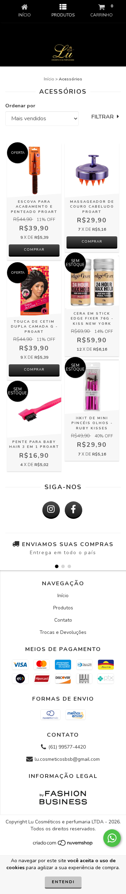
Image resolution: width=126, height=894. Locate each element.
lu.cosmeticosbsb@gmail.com (67, 759)
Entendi (63, 882)
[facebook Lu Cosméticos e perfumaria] (73, 510)
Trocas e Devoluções (63, 632)
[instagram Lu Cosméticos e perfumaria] (51, 510)
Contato (63, 620)
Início (49, 79)
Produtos (63, 608)
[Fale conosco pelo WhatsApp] (112, 838)
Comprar (34, 369)
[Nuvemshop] (63, 845)
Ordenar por (20, 105)
